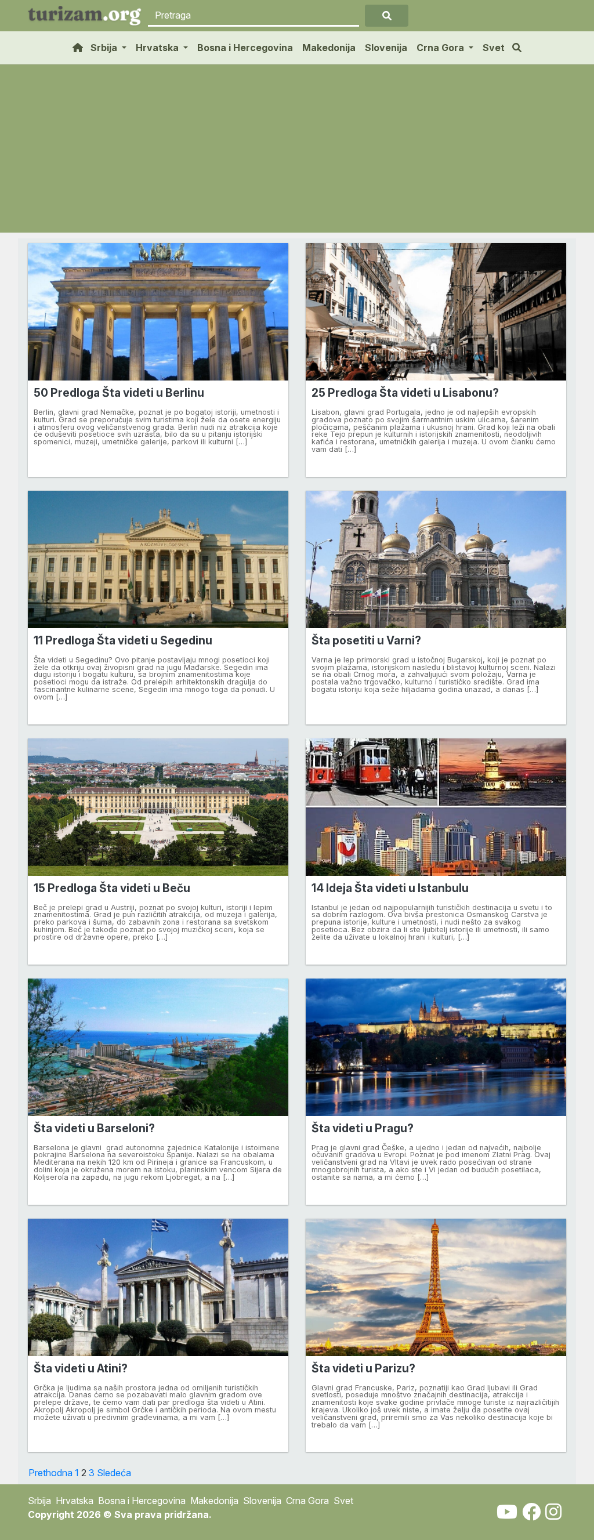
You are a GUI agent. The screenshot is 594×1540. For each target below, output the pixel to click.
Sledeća (114, 1473)
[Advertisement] (297, 151)
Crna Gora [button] (441, 47)
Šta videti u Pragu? (363, 1128)
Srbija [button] (104, 47)
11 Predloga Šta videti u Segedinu (123, 640)
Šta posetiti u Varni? (366, 640)
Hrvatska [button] (158, 47)
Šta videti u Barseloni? (94, 1128)
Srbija (39, 1500)
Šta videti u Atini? (81, 1368)
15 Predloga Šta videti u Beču (112, 888)
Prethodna (50, 1473)
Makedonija (329, 47)
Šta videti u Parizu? (363, 1368)
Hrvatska (74, 1500)
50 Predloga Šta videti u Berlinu (119, 393)
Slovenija (386, 47)
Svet (494, 47)
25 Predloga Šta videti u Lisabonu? (405, 393)
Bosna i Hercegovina (245, 47)
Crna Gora (307, 1500)
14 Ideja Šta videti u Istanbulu (390, 888)
